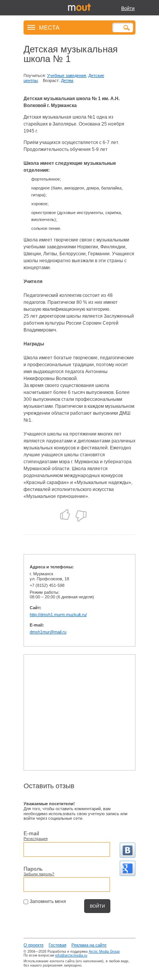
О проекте (34, 945)
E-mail (31, 833)
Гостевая (57, 945)
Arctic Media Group (104, 951)
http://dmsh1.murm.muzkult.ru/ (58, 614)
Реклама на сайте (89, 945)
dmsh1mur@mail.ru (48, 632)
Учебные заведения (66, 75)
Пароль (33, 869)
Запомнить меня (48, 901)
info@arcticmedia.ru (71, 955)
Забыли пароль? (39, 874)
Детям (67, 80)
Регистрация (35, 838)
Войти (128, 8)
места (49, 27)
